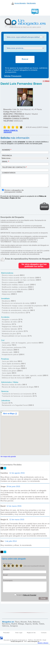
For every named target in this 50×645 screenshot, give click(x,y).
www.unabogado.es (33, 641)
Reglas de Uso (31, 632)
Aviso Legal (18, 632)
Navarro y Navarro (43, 642)
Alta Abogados (31, 3)
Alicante (23, 622)
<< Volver (46, 81)
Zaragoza (14, 626)
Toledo (41, 624)
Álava (17, 622)
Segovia (28, 624)
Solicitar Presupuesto (12, 76)
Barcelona (6, 624)
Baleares (36, 622)
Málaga (21, 624)
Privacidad (6, 632)
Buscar (25, 59)
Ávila (30, 622)
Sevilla (35, 624)
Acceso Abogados (20, 3)
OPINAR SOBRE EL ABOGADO (11, 131)
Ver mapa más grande (8, 456)
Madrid (14, 624)
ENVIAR (44, 207)
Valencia (5, 626)
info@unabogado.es (17, 641)
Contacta (43, 632)
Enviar (43, 598)
